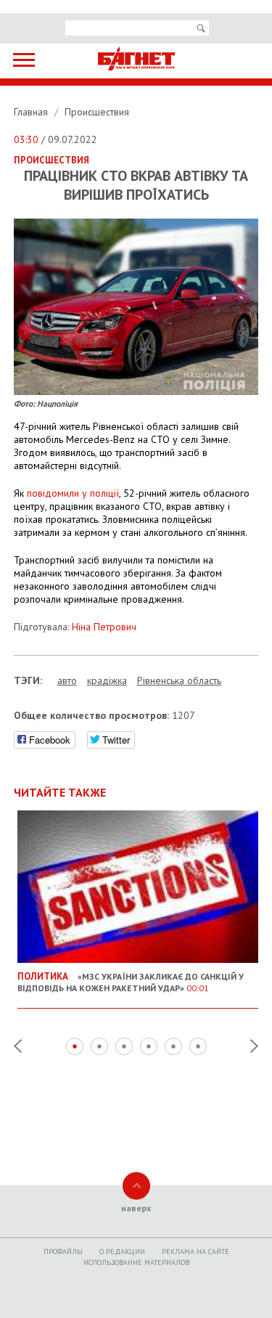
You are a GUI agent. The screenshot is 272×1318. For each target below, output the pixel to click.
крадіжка (107, 680)
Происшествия (97, 111)
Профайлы (63, 1251)
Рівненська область (179, 680)
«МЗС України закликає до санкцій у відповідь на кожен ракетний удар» (130, 981)
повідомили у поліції (73, 493)
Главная (32, 111)
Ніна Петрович (104, 626)
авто (67, 680)
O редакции (122, 1251)
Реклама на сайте (195, 1251)
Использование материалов (136, 1262)
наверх (136, 1208)
